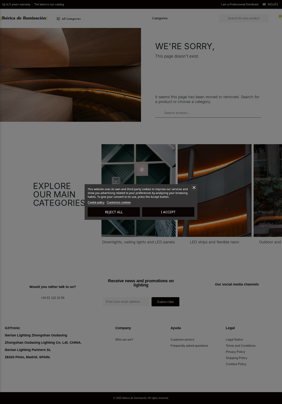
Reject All (114, 212)
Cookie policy (96, 202)
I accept (168, 212)
